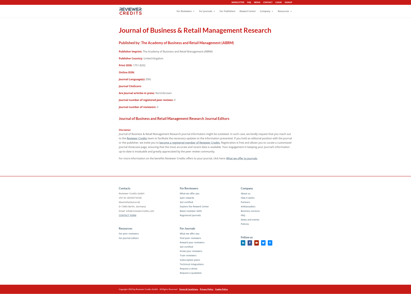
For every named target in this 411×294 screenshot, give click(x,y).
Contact (267, 2)
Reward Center (248, 11)
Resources (283, 11)
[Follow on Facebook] (250, 243)
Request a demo (188, 268)
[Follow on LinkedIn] (243, 243)
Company (265, 11)
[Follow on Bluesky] (263, 243)
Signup (288, 2)
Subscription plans (190, 259)
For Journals (205, 11)
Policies (245, 223)
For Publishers (227, 11)
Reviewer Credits (137, 138)
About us (245, 193)
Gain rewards (187, 197)
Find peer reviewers (190, 238)
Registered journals (190, 215)
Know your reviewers (191, 251)
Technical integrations (192, 264)
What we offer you (189, 193)
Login (278, 2)
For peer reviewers (129, 233)
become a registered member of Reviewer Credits (189, 142)
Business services (250, 210)
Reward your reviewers (192, 242)
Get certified (186, 202)
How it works (248, 197)
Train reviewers (188, 255)
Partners (245, 202)
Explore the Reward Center (194, 206)
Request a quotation (191, 272)
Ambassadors (248, 206)
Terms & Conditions (188, 289)
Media (257, 2)
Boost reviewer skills (191, 210)
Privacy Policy (207, 289)
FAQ (249, 2)
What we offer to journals (241, 158)
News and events (250, 219)
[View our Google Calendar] (270, 243)
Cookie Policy (221, 289)
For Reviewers (184, 11)
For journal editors (129, 238)
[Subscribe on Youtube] (256, 243)
